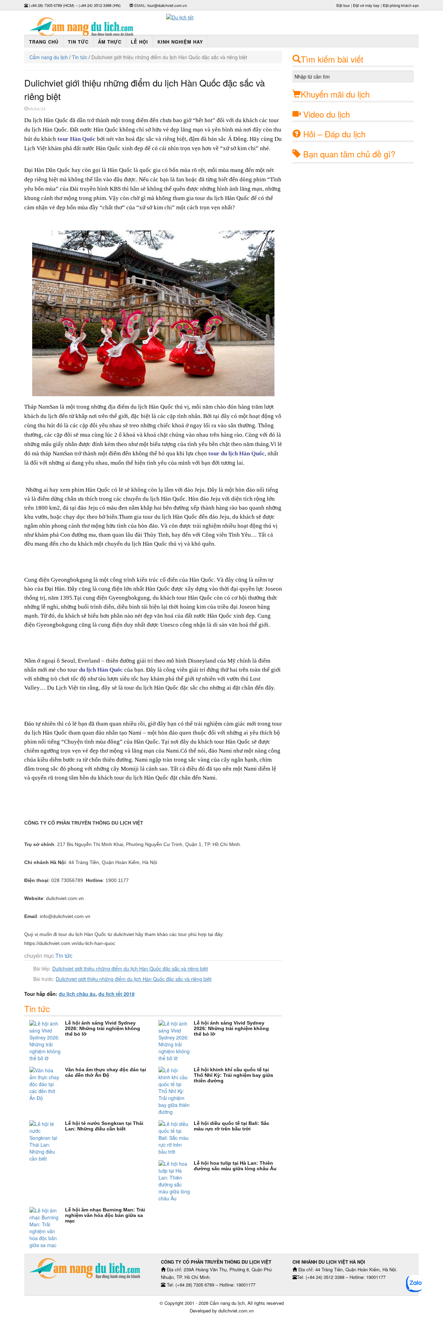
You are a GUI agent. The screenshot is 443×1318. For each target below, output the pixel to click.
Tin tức (78, 41)
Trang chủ (43, 41)
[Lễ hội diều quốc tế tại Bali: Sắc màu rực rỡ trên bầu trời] (176, 1137)
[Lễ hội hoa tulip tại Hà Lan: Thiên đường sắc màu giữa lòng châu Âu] (176, 1181)
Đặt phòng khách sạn (401, 5)
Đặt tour (343, 5)
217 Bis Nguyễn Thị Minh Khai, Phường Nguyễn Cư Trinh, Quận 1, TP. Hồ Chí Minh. (149, 844)
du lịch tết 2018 (116, 993)
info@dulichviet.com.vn (65, 916)
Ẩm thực (109, 41)
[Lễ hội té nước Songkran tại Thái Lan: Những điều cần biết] (47, 1141)
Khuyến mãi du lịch (335, 94)
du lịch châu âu (77, 993)
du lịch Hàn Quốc (101, 669)
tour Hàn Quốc (76, 139)
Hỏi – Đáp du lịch (334, 134)
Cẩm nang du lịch (48, 57)
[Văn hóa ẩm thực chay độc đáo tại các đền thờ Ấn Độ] (47, 1084)
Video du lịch (326, 114)
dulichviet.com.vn (65, 898)
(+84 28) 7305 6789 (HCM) (51, 5)
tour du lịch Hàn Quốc (236, 453)
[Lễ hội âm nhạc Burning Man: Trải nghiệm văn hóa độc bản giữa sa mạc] (47, 1227)
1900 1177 (117, 880)
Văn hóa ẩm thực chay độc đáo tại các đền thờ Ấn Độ (105, 1072)
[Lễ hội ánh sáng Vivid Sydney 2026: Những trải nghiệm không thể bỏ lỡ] (47, 1041)
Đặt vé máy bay (366, 5)
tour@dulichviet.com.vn (167, 5)
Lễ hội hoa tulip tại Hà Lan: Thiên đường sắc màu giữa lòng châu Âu (235, 1165)
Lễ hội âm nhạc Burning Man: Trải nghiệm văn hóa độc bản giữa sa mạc (105, 1215)
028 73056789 (67, 880)
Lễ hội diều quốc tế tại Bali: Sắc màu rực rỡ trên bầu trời (231, 1125)
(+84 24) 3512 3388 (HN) (100, 5)
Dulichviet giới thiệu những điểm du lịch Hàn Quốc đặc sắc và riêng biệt (130, 968)
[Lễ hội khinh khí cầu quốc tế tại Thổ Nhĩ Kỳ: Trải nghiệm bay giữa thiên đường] (176, 1091)
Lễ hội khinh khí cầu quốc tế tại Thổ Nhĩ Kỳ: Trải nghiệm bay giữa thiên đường (233, 1075)
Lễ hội (139, 41)
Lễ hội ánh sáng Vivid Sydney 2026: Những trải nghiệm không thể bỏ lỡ (102, 1028)
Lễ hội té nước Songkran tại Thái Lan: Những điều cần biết (104, 1125)
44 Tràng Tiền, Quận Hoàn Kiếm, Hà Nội (113, 862)
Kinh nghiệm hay (180, 41)
